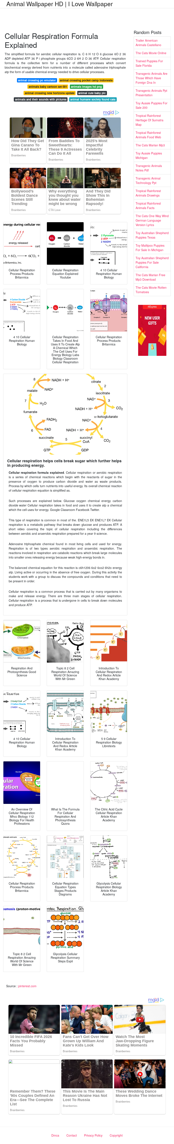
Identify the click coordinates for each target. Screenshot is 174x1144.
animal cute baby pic (92, 93)
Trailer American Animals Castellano (148, 42)
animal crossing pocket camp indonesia (86, 80)
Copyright (116, 1135)
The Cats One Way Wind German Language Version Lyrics (152, 220)
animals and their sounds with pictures (40, 99)
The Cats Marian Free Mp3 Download (150, 277)
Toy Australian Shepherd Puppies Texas (152, 235)
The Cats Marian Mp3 (150, 145)
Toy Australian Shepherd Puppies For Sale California (152, 262)
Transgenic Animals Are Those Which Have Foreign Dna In (151, 78)
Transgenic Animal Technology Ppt (148, 180)
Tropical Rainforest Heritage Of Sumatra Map (149, 120)
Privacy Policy (93, 1135)
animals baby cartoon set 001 (48, 87)
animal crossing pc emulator (37, 80)
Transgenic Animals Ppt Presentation (151, 92)
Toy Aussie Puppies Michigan (149, 155)
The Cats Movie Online (151, 53)
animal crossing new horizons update (49, 93)
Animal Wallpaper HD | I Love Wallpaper (59, 3)
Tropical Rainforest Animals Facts (148, 205)
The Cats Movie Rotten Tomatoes (151, 289)
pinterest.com (27, 986)
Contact (71, 1135)
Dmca (55, 1135)
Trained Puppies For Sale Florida (149, 63)
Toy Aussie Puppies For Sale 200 (151, 105)
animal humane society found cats (92, 99)
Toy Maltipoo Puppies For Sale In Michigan (150, 247)
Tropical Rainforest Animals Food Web (148, 134)
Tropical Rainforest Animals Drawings (148, 193)
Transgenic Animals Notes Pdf (149, 168)
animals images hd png (86, 87)
